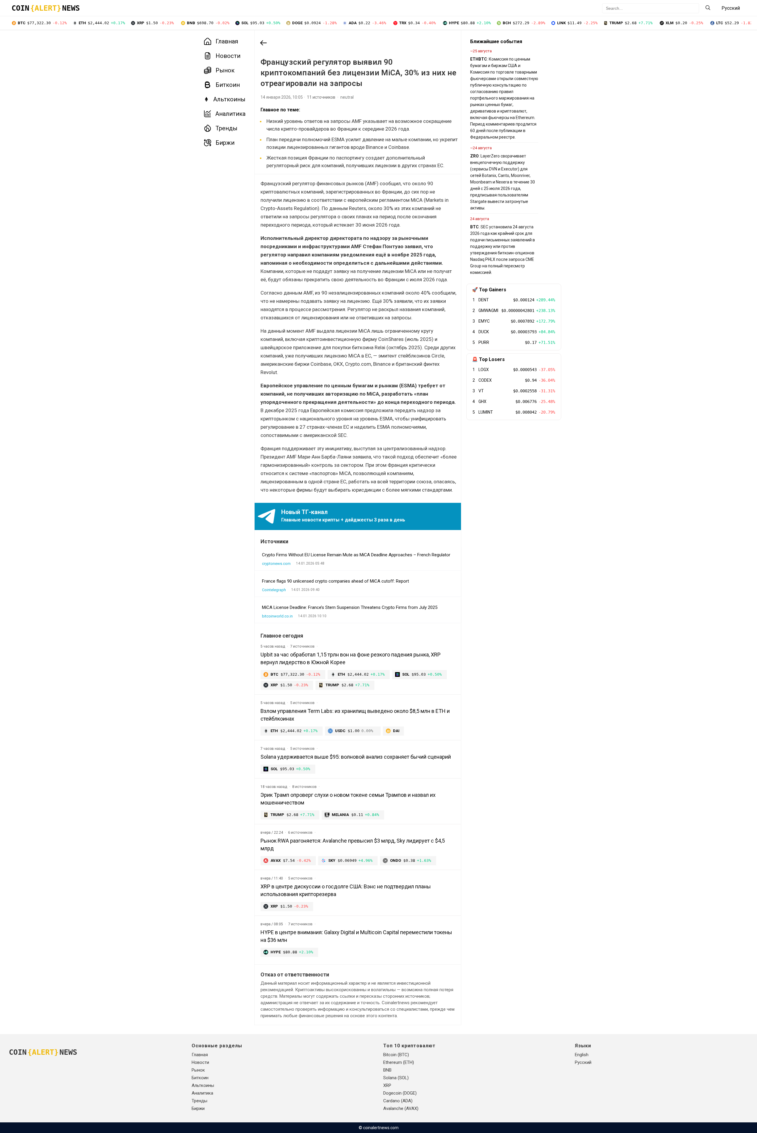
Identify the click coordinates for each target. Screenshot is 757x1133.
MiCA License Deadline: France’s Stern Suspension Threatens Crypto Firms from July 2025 (349, 607)
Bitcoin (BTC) (396, 1054)
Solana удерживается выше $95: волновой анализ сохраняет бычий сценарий (356, 757)
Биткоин (228, 84)
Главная (227, 41)
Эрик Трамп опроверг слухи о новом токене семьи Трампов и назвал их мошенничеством (348, 799)
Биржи (225, 142)
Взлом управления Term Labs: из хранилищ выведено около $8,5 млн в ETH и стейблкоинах (355, 715)
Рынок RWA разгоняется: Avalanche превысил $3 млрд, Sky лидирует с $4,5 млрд (353, 844)
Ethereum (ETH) (398, 1062)
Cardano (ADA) (398, 1100)
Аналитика (230, 113)
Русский (583, 1062)
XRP (387, 1085)
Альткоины (229, 99)
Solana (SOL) (396, 1077)
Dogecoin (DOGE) (400, 1093)
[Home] (263, 43)
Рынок (225, 70)
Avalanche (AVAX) (400, 1108)
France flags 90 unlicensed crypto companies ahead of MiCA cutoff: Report (335, 581)
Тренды (226, 128)
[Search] (707, 8)
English (581, 1054)
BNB (387, 1070)
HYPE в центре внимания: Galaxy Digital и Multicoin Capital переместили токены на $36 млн (356, 936)
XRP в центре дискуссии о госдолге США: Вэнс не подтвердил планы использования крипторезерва (346, 890)
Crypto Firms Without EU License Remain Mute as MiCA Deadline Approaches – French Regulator (356, 554)
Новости (228, 55)
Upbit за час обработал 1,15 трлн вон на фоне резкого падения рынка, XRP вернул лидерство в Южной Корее (351, 658)
